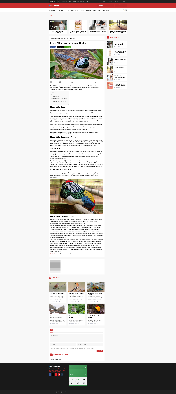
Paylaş (54, 47)
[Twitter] (53, 374)
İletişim (50, 370)
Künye (65, 368)
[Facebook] (50, 374)
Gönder (68, 47)
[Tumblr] (62, 374)
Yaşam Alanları (57, 99)
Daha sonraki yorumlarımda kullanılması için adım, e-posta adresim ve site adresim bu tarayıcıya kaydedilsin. (72, 348)
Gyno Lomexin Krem (56, 370)
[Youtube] (56, 374)
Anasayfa (52, 38)
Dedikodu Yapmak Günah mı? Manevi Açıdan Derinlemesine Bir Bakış (74, 1)
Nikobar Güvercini (54, 253)
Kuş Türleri (57, 38)
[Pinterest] (59, 374)
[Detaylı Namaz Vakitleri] (85, 367)
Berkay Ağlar (55, 81)
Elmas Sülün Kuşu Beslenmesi (59, 103)
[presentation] (50, 24)
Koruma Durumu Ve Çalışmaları (60, 101)
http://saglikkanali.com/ (58, 368)
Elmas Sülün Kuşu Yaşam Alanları (59, 98)
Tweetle (61, 47)
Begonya (58, 371)
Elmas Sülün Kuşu (56, 96)
